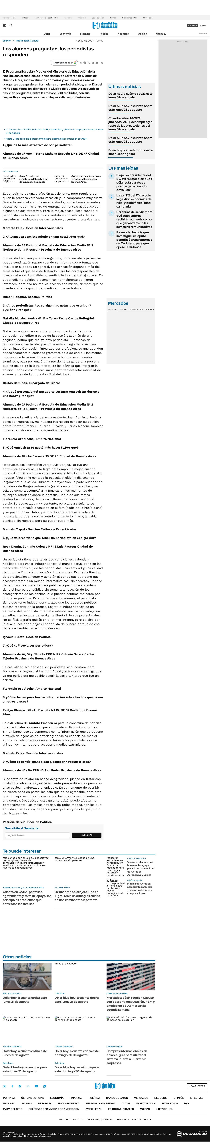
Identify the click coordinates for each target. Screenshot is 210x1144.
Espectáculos (146, 1103)
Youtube (36, 1086)
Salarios (82, 18)
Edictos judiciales (121, 1109)
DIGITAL (71, 1119)
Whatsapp (44, 1086)
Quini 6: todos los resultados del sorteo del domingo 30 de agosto (33, 179)
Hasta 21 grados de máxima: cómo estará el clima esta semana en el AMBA (46, 138)
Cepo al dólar (98, 18)
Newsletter (203, 33)
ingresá (203, 25)
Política (104, 33)
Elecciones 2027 (129, 18)
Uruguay (161, 33)
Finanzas (85, 33)
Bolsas (123, 309)
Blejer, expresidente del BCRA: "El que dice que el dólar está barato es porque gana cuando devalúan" (134, 182)
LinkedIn (28, 1086)
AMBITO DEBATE (134, 1119)
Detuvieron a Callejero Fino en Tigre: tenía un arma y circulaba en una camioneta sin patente (77, 896)
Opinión (142, 33)
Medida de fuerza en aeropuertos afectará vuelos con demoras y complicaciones (140, 888)
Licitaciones (164, 1109)
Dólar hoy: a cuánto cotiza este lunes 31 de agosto (130, 95)
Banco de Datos (117, 1098)
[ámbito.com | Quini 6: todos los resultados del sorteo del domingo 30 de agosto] (10, 179)
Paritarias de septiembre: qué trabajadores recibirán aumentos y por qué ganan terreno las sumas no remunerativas (134, 219)
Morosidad (148, 18)
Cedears (149, 309)
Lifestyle (196, 1098)
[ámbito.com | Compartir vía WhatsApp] (80, 62)
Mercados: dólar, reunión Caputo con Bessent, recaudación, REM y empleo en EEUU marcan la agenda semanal (131, 1004)
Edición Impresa (68, 1103)
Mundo (27, 1103)
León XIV (68, 18)
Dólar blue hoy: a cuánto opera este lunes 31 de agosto (130, 108)
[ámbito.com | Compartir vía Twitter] (88, 62)
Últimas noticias (32, 1098)
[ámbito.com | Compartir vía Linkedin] (92, 62)
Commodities (136, 309)
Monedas (112, 309)
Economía (65, 33)
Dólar (47, 33)
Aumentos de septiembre (47, 18)
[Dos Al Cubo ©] (192, 1134)
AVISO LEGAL (94, 1109)
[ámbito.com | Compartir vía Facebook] (84, 62)
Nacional (9, 1103)
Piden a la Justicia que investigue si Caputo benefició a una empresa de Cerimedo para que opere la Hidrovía (134, 239)
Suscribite (87, 835)
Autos (126, 1103)
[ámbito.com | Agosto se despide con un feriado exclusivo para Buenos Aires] (62, 179)
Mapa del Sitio (12, 1109)
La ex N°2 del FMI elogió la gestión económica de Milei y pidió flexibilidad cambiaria (134, 200)
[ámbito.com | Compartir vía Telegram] (96, 62)
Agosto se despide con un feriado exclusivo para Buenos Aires (86, 179)
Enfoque (25, 18)
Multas (145, 1109)
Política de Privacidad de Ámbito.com (54, 1109)
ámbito (7, 41)
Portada (9, 1098)
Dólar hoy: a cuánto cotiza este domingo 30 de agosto (77, 1053)
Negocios (123, 33)
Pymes (113, 18)
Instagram (19, 1086)
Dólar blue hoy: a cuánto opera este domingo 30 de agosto (77, 1069)
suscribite (192, 25)
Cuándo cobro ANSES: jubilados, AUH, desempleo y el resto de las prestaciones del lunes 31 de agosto (130, 123)
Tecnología (170, 1103)
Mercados (141, 1098)
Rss (186, 1103)
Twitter (4, 1086)
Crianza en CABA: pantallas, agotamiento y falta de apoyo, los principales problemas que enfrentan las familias (27, 898)
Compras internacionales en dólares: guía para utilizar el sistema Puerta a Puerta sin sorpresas (127, 1057)
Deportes (45, 1103)
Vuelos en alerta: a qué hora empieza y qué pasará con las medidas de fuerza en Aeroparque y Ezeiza (140, 869)
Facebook (12, 1086)
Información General (27, 41)
